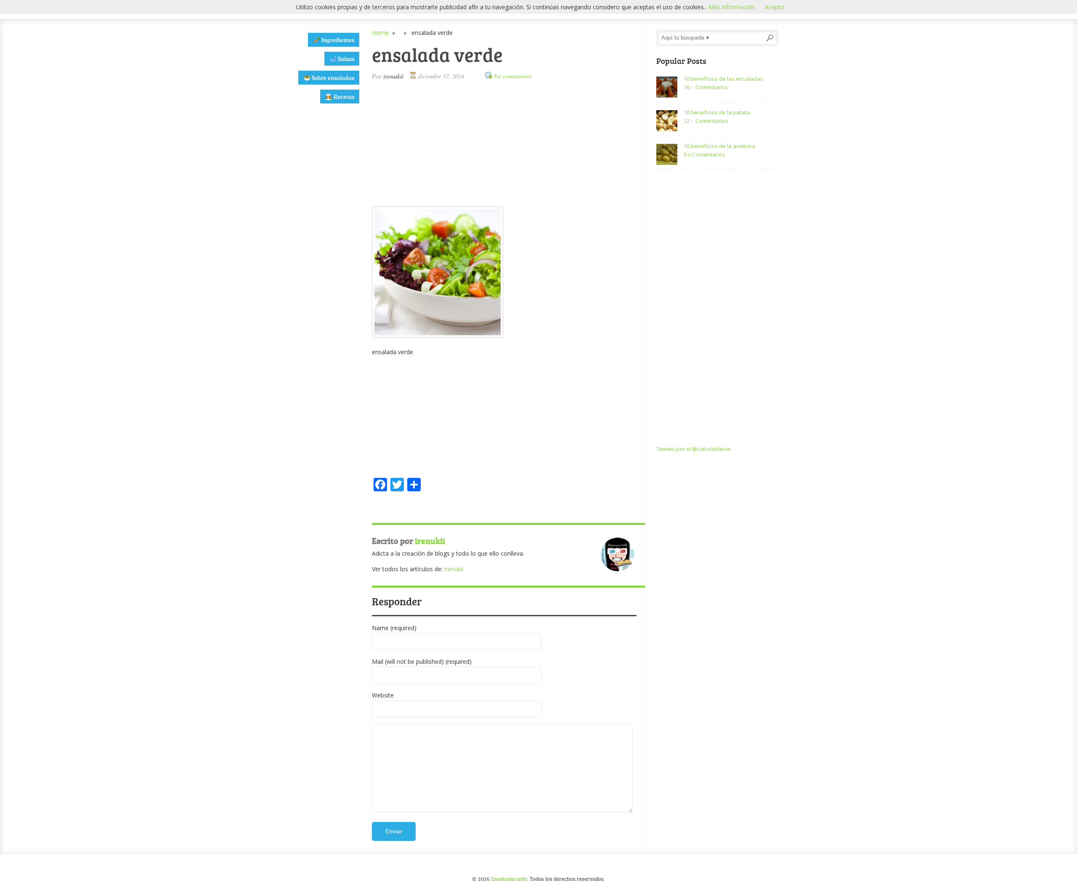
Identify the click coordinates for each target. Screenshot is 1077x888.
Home (380, 33)
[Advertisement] (322, 242)
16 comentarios (688, 87)
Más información (731, 7)
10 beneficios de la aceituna (719, 146)
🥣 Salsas (341, 59)
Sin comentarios (512, 76)
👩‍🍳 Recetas (339, 97)
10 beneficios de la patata (717, 112)
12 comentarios (688, 121)
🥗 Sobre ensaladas (328, 78)
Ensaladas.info (509, 879)
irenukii (393, 76)
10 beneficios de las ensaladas (723, 78)
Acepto (774, 7)
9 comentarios (688, 154)
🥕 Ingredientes (333, 40)
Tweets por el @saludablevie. (694, 449)
